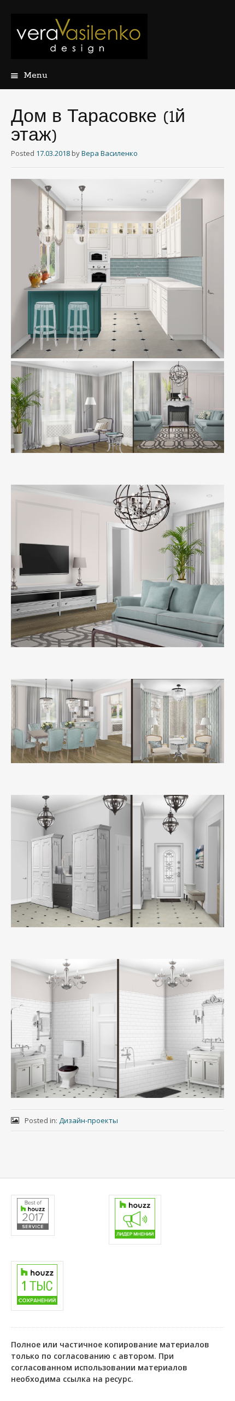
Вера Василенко (109, 153)
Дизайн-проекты (88, 1120)
